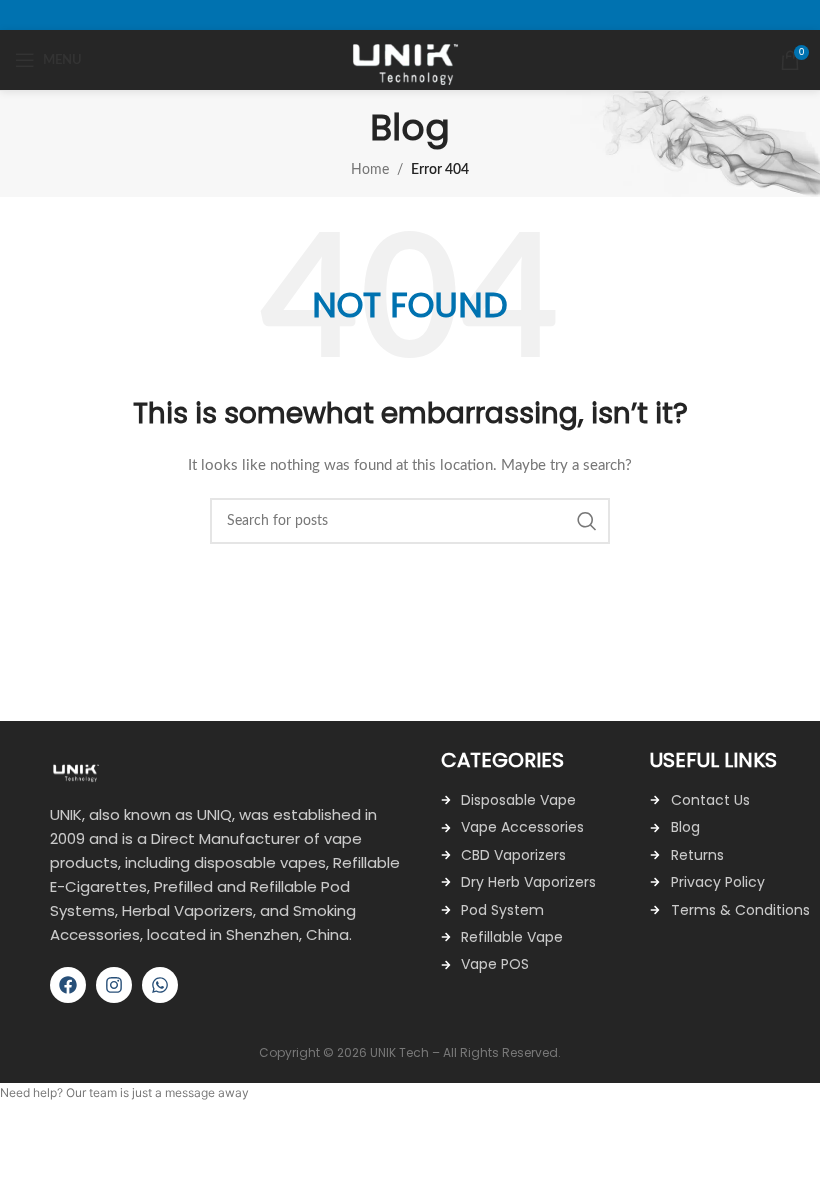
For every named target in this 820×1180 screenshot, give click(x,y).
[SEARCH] (587, 521)
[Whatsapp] (160, 985)
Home (370, 170)
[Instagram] (114, 985)
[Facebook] (68, 985)
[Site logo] (410, 60)
